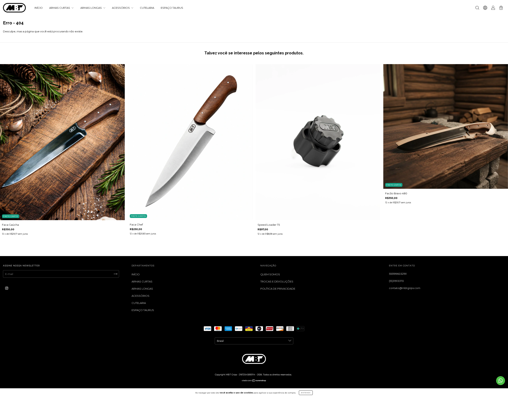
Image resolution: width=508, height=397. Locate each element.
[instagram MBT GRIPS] (6, 288)
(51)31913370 (396, 280)
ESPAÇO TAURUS (172, 7)
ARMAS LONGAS (91, 7)
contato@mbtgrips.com (404, 288)
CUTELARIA (147, 7)
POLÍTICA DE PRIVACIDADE (277, 288)
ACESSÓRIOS (121, 7)
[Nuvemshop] (254, 380)
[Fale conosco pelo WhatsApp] (500, 380)
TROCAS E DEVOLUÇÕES (276, 281)
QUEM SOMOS (270, 274)
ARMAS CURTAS (60, 7)
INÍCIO (39, 7)
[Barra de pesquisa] (477, 8)
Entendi (306, 393)
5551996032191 (398, 273)
